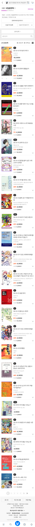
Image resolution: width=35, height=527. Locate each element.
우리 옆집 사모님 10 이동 (17, 445)
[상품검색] (10, 524)
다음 (23, 493)
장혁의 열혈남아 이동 (17, 72)
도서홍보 (16, 517)
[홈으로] (17, 524)
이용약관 (8, 513)
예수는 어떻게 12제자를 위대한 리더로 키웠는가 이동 (17, 239)
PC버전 (10, 515)
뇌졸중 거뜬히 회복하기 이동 (17, 89)
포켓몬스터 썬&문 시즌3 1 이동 (17, 427)
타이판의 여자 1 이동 (17, 54)
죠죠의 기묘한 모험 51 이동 (17, 220)
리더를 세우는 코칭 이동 (17, 183)
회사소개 (16, 515)
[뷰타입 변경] (33, 43)
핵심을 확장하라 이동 (17, 463)
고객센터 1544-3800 (12, 504)
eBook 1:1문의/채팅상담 (17, 507)
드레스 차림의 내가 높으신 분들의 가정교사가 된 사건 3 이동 (17, 278)
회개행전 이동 (17, 351)
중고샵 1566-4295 (18, 505)
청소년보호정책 (25, 513)
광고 (20, 517)
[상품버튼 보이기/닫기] (32, 61)
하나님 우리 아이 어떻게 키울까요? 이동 (17, 390)
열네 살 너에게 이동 (17, 314)
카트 (32, 3)
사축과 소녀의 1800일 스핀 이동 (17, 127)
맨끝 (27, 493)
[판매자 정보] (15, 8)
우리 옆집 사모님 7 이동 (17, 408)
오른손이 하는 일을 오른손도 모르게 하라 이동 (17, 370)
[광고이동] (28, 3)
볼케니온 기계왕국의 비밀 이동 (17, 202)
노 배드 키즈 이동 (17, 481)
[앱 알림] (31, 524)
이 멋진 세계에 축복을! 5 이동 (17, 333)
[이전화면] (2, 3)
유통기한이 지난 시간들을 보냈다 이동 (17, 108)
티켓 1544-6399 (23, 504)
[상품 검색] (31, 36)
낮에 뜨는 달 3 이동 (17, 146)
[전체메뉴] (3, 524)
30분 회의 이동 (17, 296)
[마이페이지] (24, 524)
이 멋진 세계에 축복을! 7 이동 (17, 259)
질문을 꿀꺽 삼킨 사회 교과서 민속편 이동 (17, 165)
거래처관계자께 (22, 515)
